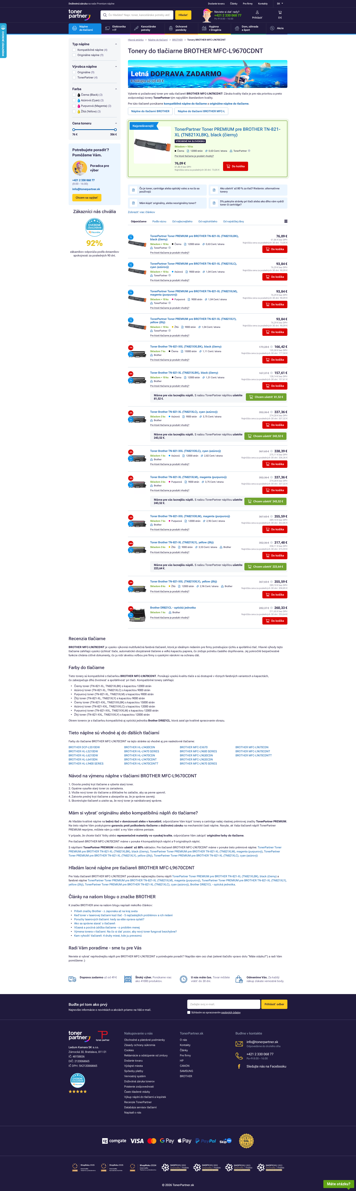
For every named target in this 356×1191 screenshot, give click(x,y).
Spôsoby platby (133, 1071)
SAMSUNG (186, 1071)
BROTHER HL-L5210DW (83, 751)
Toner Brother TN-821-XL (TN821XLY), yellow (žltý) (182, 542)
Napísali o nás (132, 1112)
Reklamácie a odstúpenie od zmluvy (146, 1055)
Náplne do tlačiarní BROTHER (150, 111)
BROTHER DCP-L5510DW (84, 747)
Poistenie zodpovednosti (139, 1086)
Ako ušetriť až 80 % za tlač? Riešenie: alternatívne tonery (250, 190)
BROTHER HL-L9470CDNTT (141, 763)
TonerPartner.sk (191, 1033)
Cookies (129, 1050)
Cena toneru (81, 123)
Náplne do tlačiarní (158, 39)
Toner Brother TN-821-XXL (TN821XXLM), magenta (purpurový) (190, 516)
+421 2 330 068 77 (227, 15)
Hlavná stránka (136, 39)
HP (182, 1060)
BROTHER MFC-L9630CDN (196, 755)
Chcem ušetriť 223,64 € (268, 566)
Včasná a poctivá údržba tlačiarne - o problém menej (107, 927)
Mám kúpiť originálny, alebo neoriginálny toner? (167, 203)
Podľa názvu (159, 221)
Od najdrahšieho (207, 221)
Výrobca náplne (84, 66)
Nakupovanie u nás (138, 1033)
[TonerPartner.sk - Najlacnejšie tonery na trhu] (79, 15)
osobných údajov (230, 1012)
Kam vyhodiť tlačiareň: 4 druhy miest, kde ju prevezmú (108, 935)
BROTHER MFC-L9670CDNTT (253, 755)
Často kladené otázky (137, 1091)
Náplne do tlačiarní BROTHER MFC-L (201, 111)
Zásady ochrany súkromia (139, 1045)
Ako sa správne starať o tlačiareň (94, 923)
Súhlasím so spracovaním (215, 1012)
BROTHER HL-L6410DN (83, 759)
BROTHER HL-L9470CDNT (140, 759)
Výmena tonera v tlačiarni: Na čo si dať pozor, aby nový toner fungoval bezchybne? (125, 931)
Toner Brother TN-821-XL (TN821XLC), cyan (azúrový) (183, 412)
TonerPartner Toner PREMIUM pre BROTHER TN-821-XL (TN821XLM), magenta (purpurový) (206, 851)
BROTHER (177, 39)
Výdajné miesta (133, 1066)
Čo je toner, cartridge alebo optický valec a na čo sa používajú (169, 190)
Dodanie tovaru (216, 3)
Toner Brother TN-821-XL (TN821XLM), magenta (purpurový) (188, 477)
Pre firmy (248, 3)
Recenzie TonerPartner (138, 1102)
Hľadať (183, 15)
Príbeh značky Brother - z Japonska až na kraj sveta (106, 911)
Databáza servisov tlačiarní (140, 1107)
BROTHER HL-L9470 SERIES (141, 751)
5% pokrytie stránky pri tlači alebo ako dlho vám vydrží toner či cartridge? (252, 203)
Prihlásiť (257, 17)
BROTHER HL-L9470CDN (139, 755)
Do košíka (238, 166)
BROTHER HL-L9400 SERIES (86, 763)
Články (233, 3)
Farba (76, 89)
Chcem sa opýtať (87, 197)
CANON (184, 1066)
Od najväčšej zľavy (233, 221)
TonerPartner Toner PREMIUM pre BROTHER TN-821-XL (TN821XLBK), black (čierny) (224, 876)
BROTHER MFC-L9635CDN (196, 759)
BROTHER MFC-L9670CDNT (252, 751)
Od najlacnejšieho (182, 221)
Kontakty (263, 3)
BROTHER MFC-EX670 (193, 747)
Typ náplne (80, 44)
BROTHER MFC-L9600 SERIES (198, 751)
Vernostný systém (135, 1076)
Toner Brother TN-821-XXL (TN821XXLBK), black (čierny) (185, 346)
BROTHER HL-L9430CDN (139, 747)
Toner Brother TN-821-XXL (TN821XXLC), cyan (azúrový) (185, 451)
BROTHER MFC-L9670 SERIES (198, 763)
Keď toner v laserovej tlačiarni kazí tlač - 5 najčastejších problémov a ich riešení (123, 915)
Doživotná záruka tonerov (139, 1081)
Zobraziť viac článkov (141, 212)
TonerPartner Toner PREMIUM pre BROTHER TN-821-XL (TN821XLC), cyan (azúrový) (206, 855)
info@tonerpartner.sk (86, 189)
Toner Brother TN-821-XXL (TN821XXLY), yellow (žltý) (183, 581)
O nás (183, 1040)
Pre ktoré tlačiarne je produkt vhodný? (194, 156)
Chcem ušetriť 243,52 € (268, 436)
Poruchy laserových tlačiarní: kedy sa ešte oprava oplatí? (109, 919)
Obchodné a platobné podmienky (144, 1040)
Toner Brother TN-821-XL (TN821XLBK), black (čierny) (184, 372)
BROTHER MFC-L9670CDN (251, 747)
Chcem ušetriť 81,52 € (269, 397)
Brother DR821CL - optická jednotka (173, 607)
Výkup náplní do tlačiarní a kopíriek (145, 1097)
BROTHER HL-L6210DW (83, 755)
